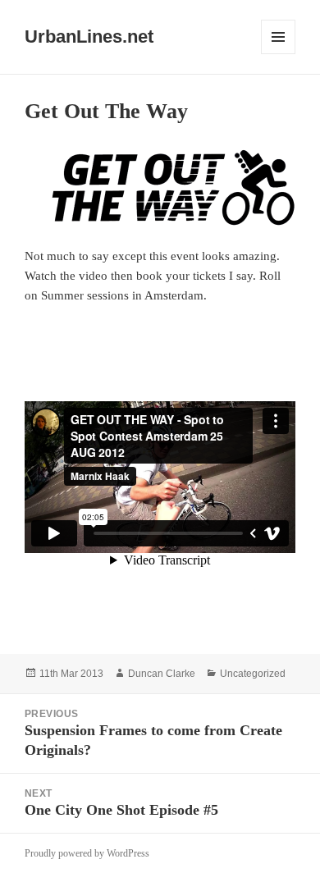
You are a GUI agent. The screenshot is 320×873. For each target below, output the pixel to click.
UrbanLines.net (89, 36)
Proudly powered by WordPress (87, 853)
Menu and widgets (278, 53)
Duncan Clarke (161, 673)
